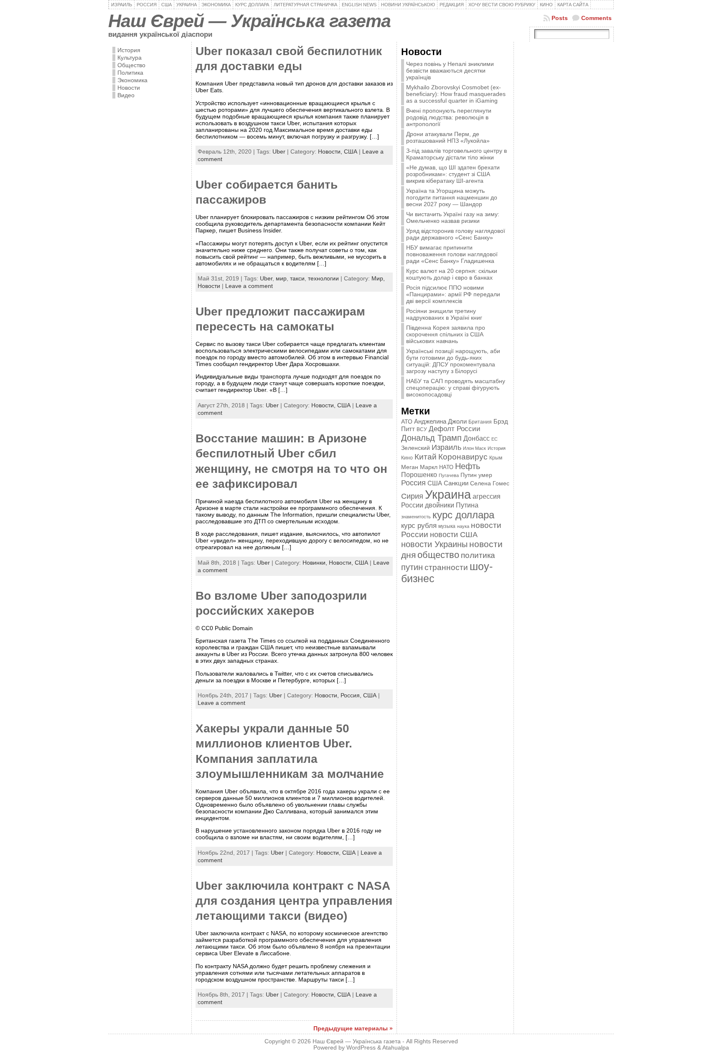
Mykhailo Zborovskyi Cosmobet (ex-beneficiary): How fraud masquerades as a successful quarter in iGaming (456, 94)
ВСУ (422, 429)
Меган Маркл (419, 467)
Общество (131, 65)
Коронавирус (463, 456)
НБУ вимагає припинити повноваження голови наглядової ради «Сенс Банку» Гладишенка (452, 254)
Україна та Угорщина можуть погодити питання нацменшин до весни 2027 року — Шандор (451, 197)
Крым (495, 458)
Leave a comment (249, 286)
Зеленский (415, 447)
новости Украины (434, 544)
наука (463, 526)
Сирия (412, 496)
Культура (129, 57)
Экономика (132, 80)
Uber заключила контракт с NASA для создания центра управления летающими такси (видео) (294, 901)
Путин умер (476, 475)
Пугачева (449, 475)
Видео (126, 95)
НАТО (446, 467)
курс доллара (463, 514)
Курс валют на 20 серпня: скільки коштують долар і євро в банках (451, 274)
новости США (454, 534)
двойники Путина (451, 505)
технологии (323, 278)
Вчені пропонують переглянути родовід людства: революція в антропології (448, 117)
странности (446, 567)
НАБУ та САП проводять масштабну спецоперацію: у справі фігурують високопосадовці (455, 388)
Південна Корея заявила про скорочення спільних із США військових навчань (445, 334)
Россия (413, 483)
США (350, 151)
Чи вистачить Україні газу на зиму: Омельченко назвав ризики (452, 217)
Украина (448, 494)
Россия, (352, 695)
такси (297, 278)
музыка (446, 526)
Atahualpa (395, 1048)
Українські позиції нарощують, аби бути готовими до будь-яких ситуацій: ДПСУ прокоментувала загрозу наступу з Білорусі (453, 361)
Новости (128, 87)
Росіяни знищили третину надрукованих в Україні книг (444, 314)
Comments (596, 18)
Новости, (331, 151)
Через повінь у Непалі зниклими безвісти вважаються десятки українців (450, 71)
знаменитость (416, 516)
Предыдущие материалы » (353, 1028)
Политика (130, 72)
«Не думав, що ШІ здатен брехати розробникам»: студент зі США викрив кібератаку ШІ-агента (453, 174)
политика (478, 555)
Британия (480, 422)
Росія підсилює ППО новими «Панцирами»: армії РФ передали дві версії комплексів (453, 294)
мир (281, 278)
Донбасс (476, 438)
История (128, 50)
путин (412, 567)
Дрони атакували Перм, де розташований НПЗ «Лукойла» (448, 137)
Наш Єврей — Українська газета (249, 21)
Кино (407, 458)
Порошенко (419, 474)
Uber (278, 151)
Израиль (446, 447)
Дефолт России (454, 429)
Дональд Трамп (431, 437)
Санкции (456, 483)
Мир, (378, 278)
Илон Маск (474, 448)
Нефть (467, 466)
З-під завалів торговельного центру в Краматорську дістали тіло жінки (456, 154)
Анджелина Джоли (440, 421)
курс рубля (419, 526)
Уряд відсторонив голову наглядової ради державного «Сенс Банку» (455, 234)
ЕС (494, 439)
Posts (560, 18)
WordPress (361, 1048)
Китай (425, 456)
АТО (406, 421)
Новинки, (316, 562)
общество (438, 555)
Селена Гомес (489, 483)
